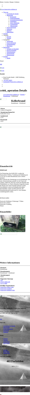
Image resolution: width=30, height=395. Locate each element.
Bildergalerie (10, 32)
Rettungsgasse (10, 55)
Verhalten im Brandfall (13, 49)
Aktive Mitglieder (14, 23)
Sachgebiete (6, 342)
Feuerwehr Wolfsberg (6, 290)
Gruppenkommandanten (16, 20)
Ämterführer (13, 21)
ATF (1, 280)
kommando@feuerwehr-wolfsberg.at (13, 82)
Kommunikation (11, 44)
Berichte (9, 36)
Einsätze (5, 33)
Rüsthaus (9, 30)
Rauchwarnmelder (11, 50)
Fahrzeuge (9, 29)
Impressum (6, 351)
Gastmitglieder (14, 24)
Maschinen (9, 46)
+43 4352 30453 (7, 80)
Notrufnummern (11, 52)
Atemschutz (10, 41)
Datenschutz (6, 353)
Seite (12, 287)
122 (1, 64)
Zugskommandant (15, 18)
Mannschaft (10, 15)
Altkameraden (13, 26)
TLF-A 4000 (3, 283)
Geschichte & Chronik (12, 14)
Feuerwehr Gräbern (5, 287)
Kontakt (5, 56)
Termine (9, 38)
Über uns (5, 12)
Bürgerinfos (6, 47)
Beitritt (8, 58)
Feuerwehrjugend (11, 27)
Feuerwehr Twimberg (6, 288)
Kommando (13, 17)
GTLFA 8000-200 (5, 282)
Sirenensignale (10, 53)
